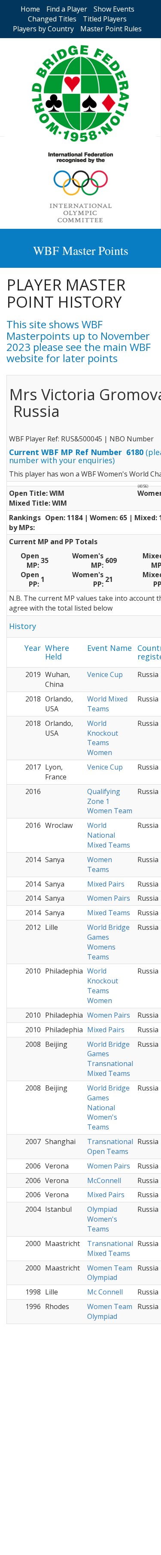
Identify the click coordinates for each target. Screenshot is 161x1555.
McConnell (104, 1180)
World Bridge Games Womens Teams (108, 942)
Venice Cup (105, 674)
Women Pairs (108, 898)
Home (30, 9)
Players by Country (43, 28)
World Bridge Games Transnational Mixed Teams (110, 1059)
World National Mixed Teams (108, 835)
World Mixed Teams (107, 703)
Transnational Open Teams (110, 1146)
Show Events (114, 9)
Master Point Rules (111, 28)
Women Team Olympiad (109, 1272)
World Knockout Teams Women (102, 738)
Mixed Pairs (106, 884)
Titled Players (105, 19)
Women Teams (99, 864)
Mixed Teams (108, 912)
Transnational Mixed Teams (110, 1248)
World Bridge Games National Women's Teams (108, 1107)
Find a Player (66, 9)
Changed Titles (52, 19)
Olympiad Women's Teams (102, 1219)
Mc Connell (105, 1292)
